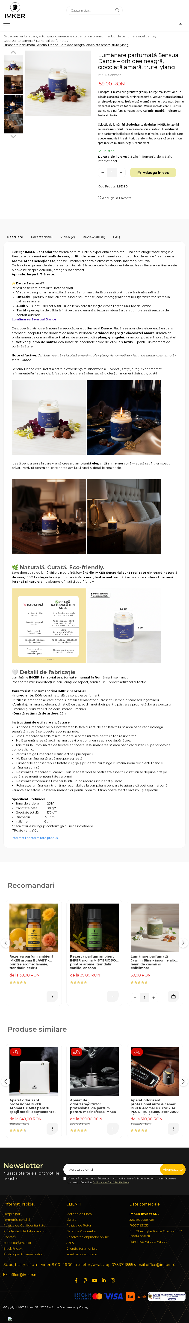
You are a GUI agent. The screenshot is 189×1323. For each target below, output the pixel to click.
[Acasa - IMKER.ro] (31, 10)
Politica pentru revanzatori (23, 1254)
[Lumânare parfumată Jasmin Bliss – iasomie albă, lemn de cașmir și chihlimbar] (155, 928)
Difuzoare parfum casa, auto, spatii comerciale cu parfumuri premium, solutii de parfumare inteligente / (80, 36)
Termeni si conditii (16, 1219)
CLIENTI (73, 1204)
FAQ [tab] (116, 237)
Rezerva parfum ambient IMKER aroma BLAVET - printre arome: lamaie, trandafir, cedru (31, 962)
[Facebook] (76, 1280)
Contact (9, 1237)
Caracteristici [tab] (42, 237)
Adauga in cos (155, 172)
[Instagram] (113, 1280)
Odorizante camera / (19, 40)
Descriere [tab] (15, 237)
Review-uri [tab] (94, 237)
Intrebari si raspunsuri (81, 1254)
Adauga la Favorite (116, 198)
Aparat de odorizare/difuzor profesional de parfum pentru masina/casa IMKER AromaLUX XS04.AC (93, 1106)
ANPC (70, 1243)
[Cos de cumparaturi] (181, 25)
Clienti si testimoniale (81, 1248)
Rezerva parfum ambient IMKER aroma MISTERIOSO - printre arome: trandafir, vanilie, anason (94, 962)
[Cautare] (117, 10)
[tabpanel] (58, 83)
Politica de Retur (78, 1225)
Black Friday (12, 1248)
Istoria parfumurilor (17, 1243)
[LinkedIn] (103, 1280)
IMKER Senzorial (110, 75)
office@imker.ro (23, 1274)
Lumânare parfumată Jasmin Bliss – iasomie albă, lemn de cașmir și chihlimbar (154, 962)
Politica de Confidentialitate (111, 1182)
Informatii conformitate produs (35, 838)
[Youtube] (94, 1280)
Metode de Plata (79, 1214)
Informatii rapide (18, 1204)
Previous (13, 53)
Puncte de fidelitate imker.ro (25, 1231)
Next (13, 136)
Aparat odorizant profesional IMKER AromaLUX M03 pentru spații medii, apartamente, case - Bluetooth (32, 1106)
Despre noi (11, 1214)
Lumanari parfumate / (52, 40)
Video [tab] (67, 237)
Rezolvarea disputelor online (87, 1237)
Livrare (71, 1219)
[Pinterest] (85, 1280)
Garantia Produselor (81, 1231)
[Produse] (7, 26)
